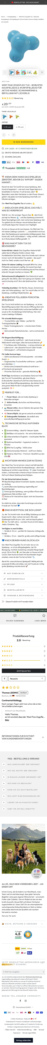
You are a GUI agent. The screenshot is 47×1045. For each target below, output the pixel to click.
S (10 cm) (8, 127)
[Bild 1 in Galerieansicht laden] (11, 72)
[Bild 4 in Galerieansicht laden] (29, 72)
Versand (17, 107)
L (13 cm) (20, 127)
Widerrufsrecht (10, 1030)
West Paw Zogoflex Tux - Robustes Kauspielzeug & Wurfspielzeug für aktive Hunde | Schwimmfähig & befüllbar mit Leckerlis (22, 19)
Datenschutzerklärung (34, 977)
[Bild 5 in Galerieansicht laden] (35, 72)
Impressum (16, 1033)
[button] (7, 98)
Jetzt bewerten (23, 670)
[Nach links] (5, 72)
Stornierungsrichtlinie (29, 1033)
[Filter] (4, 678)
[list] (23, 618)
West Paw (6, 81)
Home (3, 17)
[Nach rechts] (42, 72)
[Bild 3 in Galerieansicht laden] (23, 72)
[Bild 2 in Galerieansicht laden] (17, 72)
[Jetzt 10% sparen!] (44, 971)
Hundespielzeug (11, 17)
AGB (35, 1030)
